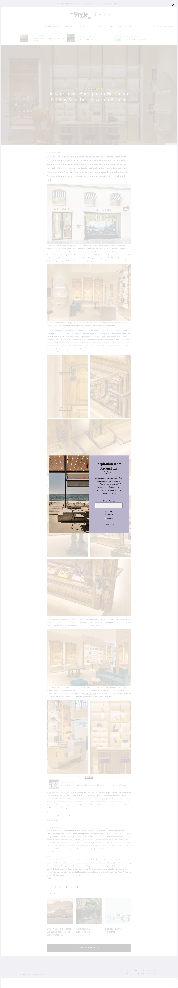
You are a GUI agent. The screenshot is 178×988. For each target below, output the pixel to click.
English (110, 518)
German (110, 514)
